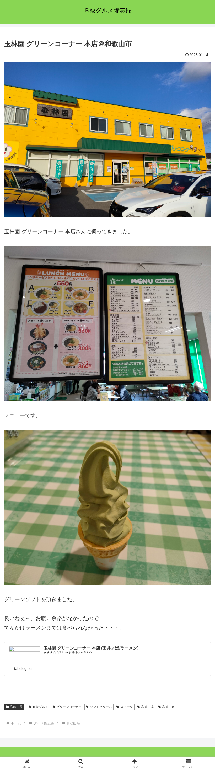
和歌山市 (168, 707)
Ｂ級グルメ (40, 707)
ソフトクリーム (101, 707)
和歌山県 (16, 707)
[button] (198, 721)
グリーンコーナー (69, 707)
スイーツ (126, 707)
